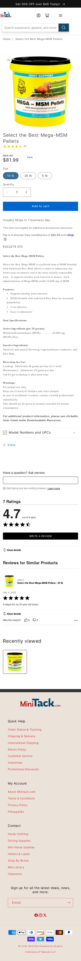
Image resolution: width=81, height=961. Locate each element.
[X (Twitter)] (45, 916)
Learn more (54, 488)
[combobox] (35, 27)
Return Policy (17, 749)
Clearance (15, 874)
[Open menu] (60, 15)
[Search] (63, 27)
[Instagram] (40, 916)
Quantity (8, 184)
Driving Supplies (19, 840)
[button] (40, 432)
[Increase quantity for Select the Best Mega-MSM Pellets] (26, 192)
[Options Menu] (76, 620)
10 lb (10, 175)
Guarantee (15, 762)
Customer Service (20, 756)
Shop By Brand (18, 860)
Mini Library (16, 867)
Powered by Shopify (51, 946)
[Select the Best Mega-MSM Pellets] (15, 662)
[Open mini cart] (47, 15)
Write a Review (40, 536)
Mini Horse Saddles (21, 847)
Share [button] (11, 444)
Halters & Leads (19, 854)
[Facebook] (36, 916)
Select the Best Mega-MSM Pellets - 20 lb (40, 583)
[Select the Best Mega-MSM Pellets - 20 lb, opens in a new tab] (9, 581)
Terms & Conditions (21, 798)
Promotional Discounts (23, 769)
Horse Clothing (18, 834)
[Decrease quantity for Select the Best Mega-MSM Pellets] (7, 192)
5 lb (45, 175)
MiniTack (34, 946)
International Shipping (23, 742)
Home (7, 38)
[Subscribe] (68, 902)
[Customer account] (38, 15)
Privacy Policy (18, 805)
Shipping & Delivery (21, 736)
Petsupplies (16, 811)
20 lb (28, 175)
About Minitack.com (22, 791)
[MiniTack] (6, 14)
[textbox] (40, 480)
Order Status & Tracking (25, 729)
